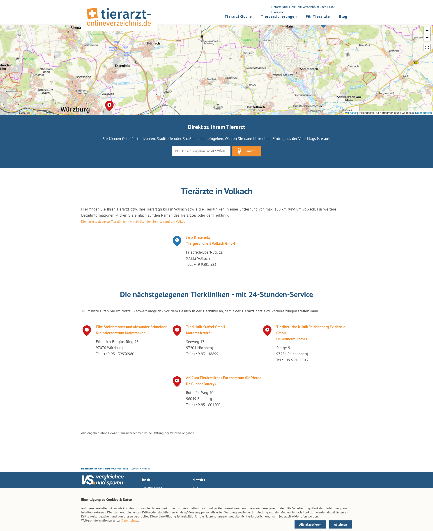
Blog (343, 16)
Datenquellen (423, 112)
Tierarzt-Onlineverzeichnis (115, 468)
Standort (250, 151)
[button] (109, 106)
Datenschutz (129, 520)
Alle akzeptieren (310, 524)
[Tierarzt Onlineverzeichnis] (119, 26)
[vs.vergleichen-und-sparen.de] (102, 484)
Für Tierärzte (318, 16)
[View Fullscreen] (427, 47)
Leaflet (352, 112)
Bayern (135, 468)
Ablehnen (340, 524)
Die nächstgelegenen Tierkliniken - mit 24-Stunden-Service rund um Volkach (134, 222)
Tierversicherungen (279, 16)
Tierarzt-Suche (238, 16)
